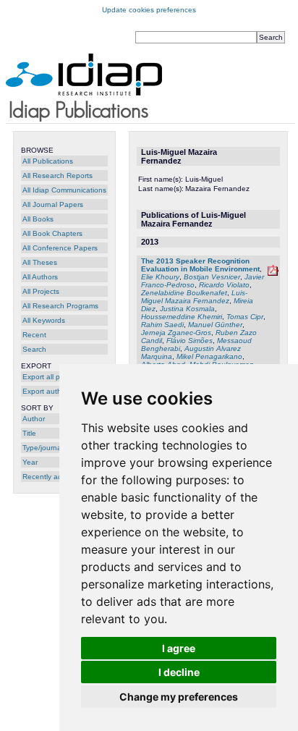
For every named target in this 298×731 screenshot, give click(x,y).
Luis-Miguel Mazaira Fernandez (194, 297)
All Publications (47, 161)
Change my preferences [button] (178, 696)
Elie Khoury (160, 277)
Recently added (48, 477)
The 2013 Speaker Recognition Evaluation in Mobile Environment (200, 265)
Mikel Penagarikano (209, 356)
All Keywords (43, 320)
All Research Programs (60, 306)
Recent (34, 335)
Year (30, 462)
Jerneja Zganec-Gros (176, 333)
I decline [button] (179, 672)
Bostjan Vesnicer (212, 277)
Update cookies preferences (149, 10)
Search (34, 349)
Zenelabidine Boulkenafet (184, 293)
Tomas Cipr (244, 317)
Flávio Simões (189, 341)
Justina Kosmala (187, 309)
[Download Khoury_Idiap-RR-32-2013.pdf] (273, 273)
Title (29, 433)
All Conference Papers (60, 248)
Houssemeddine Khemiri (181, 317)
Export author (45, 391)
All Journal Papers (52, 204)
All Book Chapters (52, 233)
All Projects (40, 291)
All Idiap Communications (64, 190)
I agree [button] (178, 648)
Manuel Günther (215, 325)
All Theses (39, 262)
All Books (38, 219)
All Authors (40, 277)
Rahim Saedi (162, 325)
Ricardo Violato (224, 285)
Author (33, 419)
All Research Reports (57, 175)
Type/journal (42, 448)
